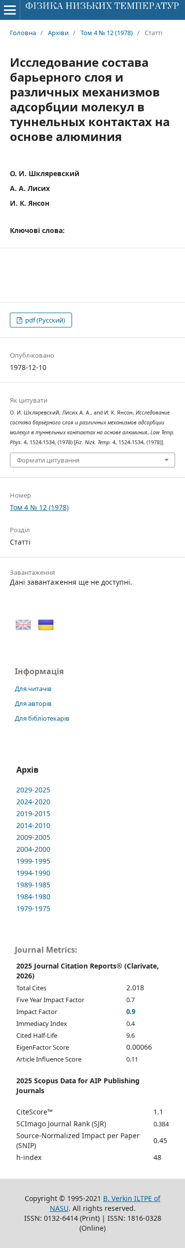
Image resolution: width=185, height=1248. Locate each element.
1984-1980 (33, 896)
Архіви (58, 32)
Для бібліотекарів (42, 718)
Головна (23, 32)
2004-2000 (33, 849)
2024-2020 (33, 801)
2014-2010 (33, 825)
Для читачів (33, 688)
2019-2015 (33, 813)
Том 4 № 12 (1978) (106, 32)
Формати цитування (48, 460)
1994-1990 (33, 873)
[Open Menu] (10, 10)
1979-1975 (33, 908)
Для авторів (33, 703)
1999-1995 (33, 861)
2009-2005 (33, 837)
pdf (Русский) (44, 320)
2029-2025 (33, 789)
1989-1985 (33, 884)
